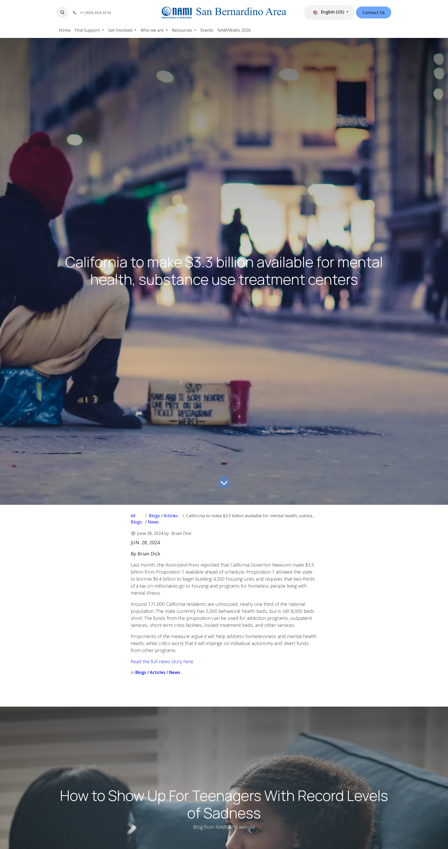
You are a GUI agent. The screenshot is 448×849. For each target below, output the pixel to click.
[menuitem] (65, 30)
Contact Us (373, 12)
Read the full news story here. (162, 661)
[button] (62, 12)
